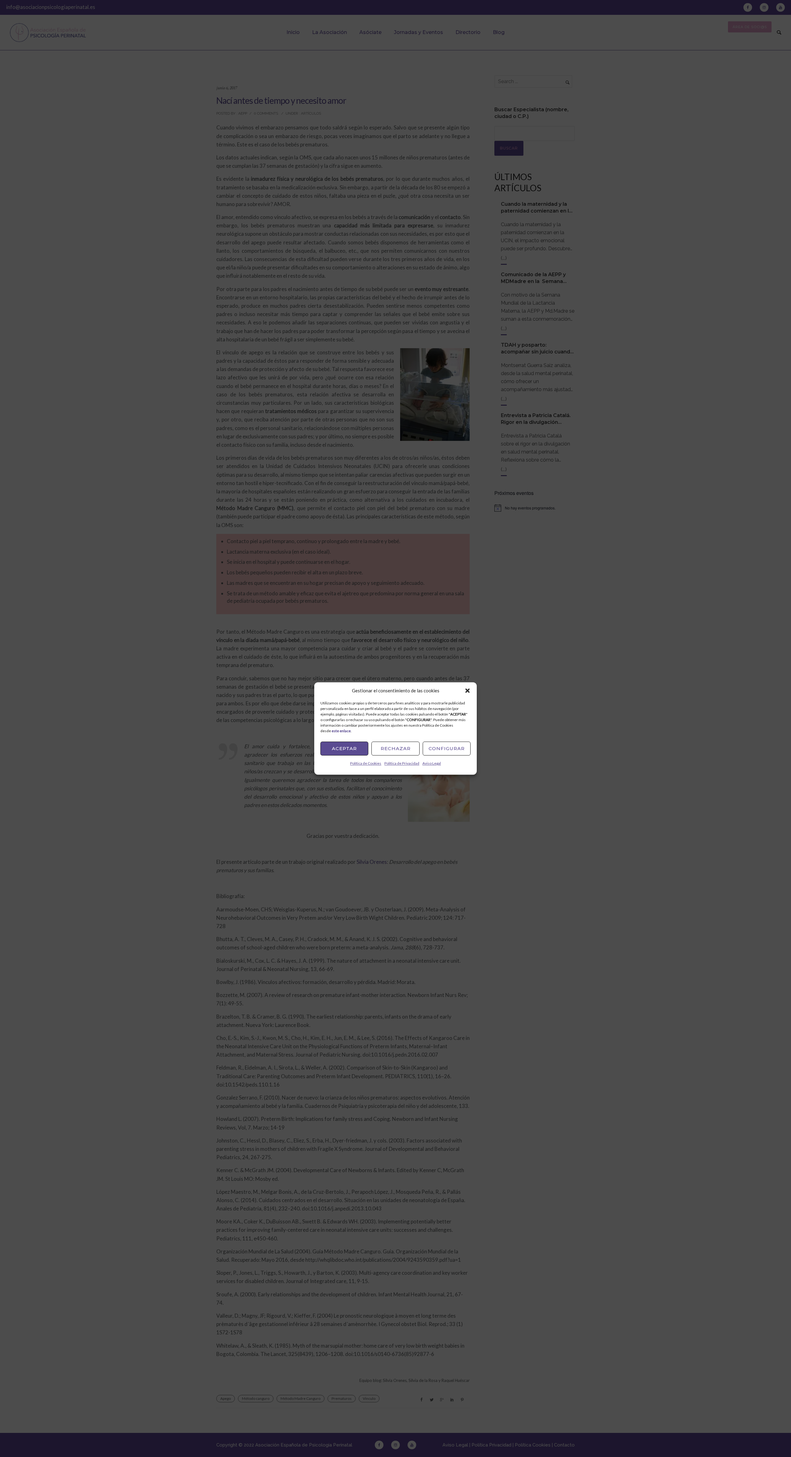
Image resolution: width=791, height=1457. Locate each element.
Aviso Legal (431, 763)
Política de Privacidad (401, 763)
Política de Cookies (365, 763)
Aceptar (344, 748)
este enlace (341, 730)
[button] (467, 690)
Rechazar (396, 748)
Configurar (447, 748)
